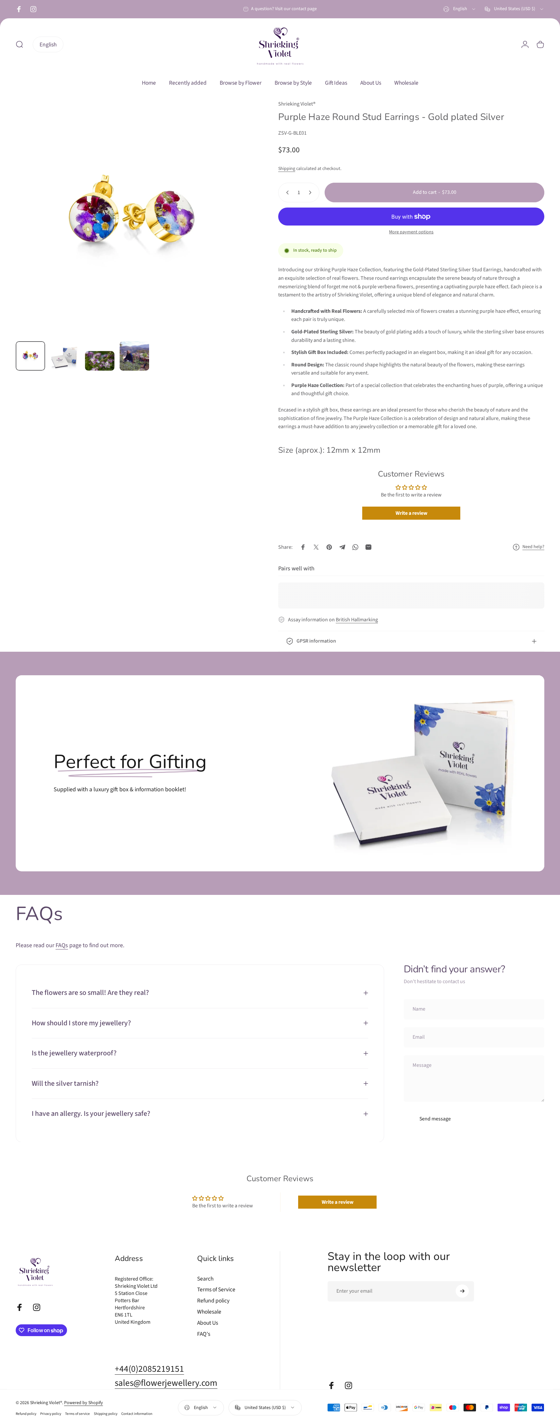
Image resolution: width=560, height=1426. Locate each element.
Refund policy (213, 1300)
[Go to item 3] (99, 361)
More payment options (411, 232)
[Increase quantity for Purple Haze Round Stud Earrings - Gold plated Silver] (311, 192)
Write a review (411, 513)
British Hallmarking (357, 619)
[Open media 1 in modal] (134, 218)
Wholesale (209, 1312)
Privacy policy (50, 1413)
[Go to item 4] (134, 356)
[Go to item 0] (30, 356)
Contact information (136, 1413)
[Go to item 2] (65, 357)
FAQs (62, 945)
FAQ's (203, 1334)
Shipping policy (105, 1413)
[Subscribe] (462, 1291)
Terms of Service (216, 1289)
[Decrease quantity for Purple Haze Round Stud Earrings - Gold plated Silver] (286, 192)
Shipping (286, 168)
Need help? (533, 547)
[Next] (235, 232)
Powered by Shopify (83, 1402)
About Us (207, 1323)
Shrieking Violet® (296, 104)
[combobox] (459, 9)
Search (205, 1279)
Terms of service (77, 1413)
